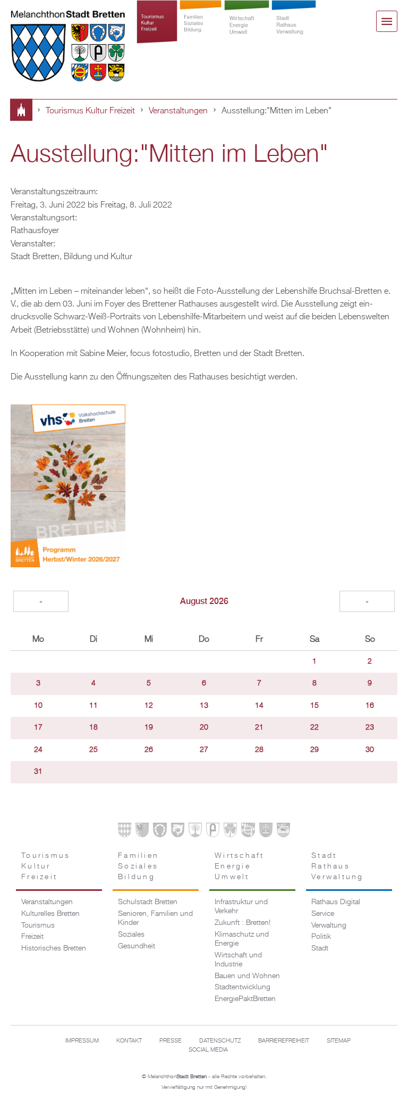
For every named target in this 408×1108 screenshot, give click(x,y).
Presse (170, 1041)
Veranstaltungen (178, 111)
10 (38, 705)
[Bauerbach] (142, 832)
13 (204, 705)
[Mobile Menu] (386, 21)
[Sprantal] (283, 832)
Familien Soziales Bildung (200, 33)
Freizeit (32, 936)
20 (204, 727)
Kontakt (129, 1041)
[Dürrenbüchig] (195, 832)
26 (148, 750)
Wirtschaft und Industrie (238, 960)
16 (370, 705)
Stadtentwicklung (242, 987)
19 (148, 727)
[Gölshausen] (212, 832)
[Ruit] (266, 832)
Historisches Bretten (53, 948)
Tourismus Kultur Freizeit (156, 33)
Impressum (82, 1041)
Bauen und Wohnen (247, 976)
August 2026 (204, 601)
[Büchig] (159, 832)
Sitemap (339, 1041)
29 (314, 750)
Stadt (319, 948)
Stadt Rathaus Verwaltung (293, 33)
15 (314, 705)
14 (259, 705)
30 (370, 750)
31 (38, 771)
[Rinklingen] (247, 832)
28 (259, 750)
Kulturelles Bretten (50, 913)
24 (38, 750)
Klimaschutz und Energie (242, 939)
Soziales (131, 934)
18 (93, 727)
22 (314, 727)
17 (38, 727)
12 (148, 705)
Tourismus (38, 925)
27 (204, 750)
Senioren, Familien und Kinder (155, 918)
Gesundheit (136, 946)
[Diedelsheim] (177, 832)
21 (259, 727)
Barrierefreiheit (283, 1041)
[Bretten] (124, 832)
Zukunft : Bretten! (242, 923)
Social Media (208, 1050)
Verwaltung (328, 925)
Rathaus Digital (335, 902)
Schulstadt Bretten (147, 902)
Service (322, 913)
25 (93, 750)
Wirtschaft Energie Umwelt (246, 33)
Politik (321, 936)
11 (93, 705)
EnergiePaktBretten (245, 999)
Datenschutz (220, 1041)
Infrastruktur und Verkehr (241, 906)
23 (370, 727)
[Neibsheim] (230, 832)
